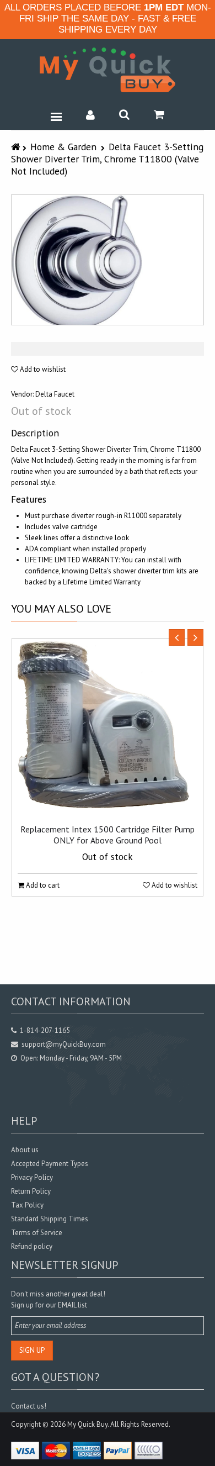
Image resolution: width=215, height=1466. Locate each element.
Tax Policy (27, 1205)
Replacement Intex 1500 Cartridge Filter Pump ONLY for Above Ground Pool (107, 835)
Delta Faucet (54, 394)
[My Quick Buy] (107, 70)
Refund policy (31, 1246)
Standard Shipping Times (49, 1219)
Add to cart (42, 885)
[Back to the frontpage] (17, 146)
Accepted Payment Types (49, 1163)
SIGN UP (32, 1350)
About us (25, 1149)
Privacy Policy (32, 1177)
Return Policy (31, 1191)
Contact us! (28, 1406)
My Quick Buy (87, 1424)
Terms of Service (36, 1232)
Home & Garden (63, 146)
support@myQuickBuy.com (64, 1044)
